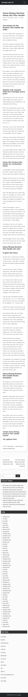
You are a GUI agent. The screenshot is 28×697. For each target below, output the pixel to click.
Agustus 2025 (6, 542)
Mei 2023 (5, 599)
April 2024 (5, 575)
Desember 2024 (6, 559)
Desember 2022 (6, 609)
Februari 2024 (6, 580)
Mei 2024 (5, 573)
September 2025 (7, 540)
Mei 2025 (5, 548)
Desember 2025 (6, 533)
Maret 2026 (6, 527)
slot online (3, 636)
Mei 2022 (5, 620)
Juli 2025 (5, 544)
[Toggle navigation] (24, 2)
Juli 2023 (5, 594)
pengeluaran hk (4, 643)
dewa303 (3, 639)
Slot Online (10, 446)
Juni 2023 (5, 597)
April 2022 (5, 622)
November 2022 (7, 611)
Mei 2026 (5, 523)
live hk (2, 662)
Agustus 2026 (6, 516)
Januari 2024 (6, 582)
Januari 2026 (6, 531)
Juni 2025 (5, 546)
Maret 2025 (6, 552)
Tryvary (19, 695)
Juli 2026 (5, 518)
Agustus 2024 (6, 567)
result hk (3, 649)
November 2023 (7, 586)
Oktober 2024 (6, 563)
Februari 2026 (6, 529)
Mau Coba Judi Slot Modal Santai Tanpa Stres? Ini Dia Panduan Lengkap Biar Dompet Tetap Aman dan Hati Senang (14, 496)
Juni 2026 (5, 521)
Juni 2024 (5, 571)
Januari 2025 (6, 556)
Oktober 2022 (6, 613)
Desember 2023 (6, 584)
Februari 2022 (6, 626)
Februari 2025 (6, 554)
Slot (2, 668)
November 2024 (7, 561)
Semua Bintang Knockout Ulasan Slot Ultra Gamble (14, 14)
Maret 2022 (6, 624)
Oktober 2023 (6, 588)
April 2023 (5, 601)
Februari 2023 (6, 605)
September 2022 (7, 616)
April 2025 (5, 550)
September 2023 (7, 590)
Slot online (3, 681)
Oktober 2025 (6, 537)
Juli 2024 (5, 569)
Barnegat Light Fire (8, 2)
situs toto (3, 646)
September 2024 (7, 565)
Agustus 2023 (6, 592)
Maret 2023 (6, 603)
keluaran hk (3, 655)
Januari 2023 (6, 607)
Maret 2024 (6, 578)
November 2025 (7, 535)
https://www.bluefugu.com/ (7, 674)
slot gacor (3, 652)
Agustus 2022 (6, 618)
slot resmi (3, 658)
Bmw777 (3, 671)
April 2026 (5, 525)
